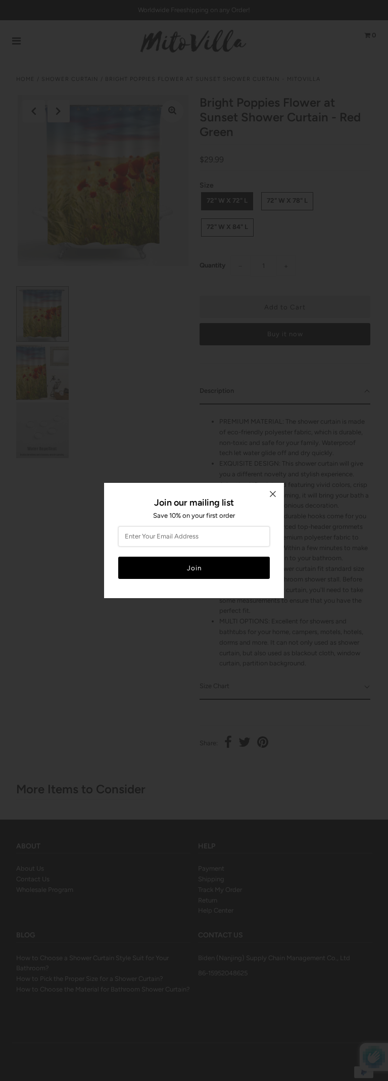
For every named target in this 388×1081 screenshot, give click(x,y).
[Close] (273, 494)
